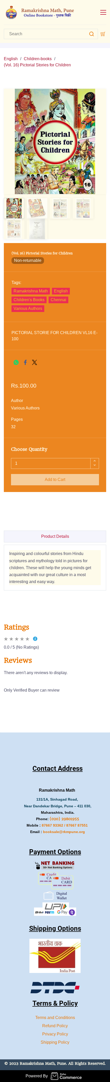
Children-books (38, 59)
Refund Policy (55, 1026)
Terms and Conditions (55, 1017)
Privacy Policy (55, 1034)
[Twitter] (34, 362)
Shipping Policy (55, 1042)
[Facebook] (25, 362)
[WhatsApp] (16, 362)
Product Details (55, 536)
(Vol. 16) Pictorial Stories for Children (37, 65)
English (11, 59)
